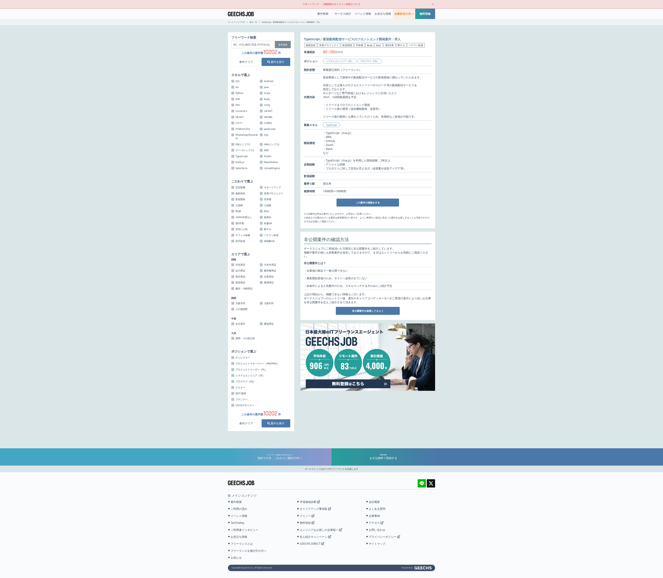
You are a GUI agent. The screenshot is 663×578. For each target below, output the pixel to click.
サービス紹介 (343, 14)
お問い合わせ (377, 530)
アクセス (374, 523)
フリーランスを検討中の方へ (249, 551)
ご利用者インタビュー (244, 530)
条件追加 (282, 44)
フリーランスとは (242, 544)
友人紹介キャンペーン (313, 537)
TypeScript (331, 124)
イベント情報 (362, 14)
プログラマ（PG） (369, 61)
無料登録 (425, 14)
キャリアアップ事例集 (313, 509)
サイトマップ (377, 544)
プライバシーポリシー (382, 537)
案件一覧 (253, 22)
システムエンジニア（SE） (339, 61)
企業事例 (374, 516)
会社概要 (374, 502)
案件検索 (322, 14)
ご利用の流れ (239, 509)
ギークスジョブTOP (236, 22)
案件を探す (277, 62)
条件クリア (246, 62)
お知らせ (236, 558)
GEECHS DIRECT (310, 544)
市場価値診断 (308, 502)
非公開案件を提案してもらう (367, 310)
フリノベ (305, 516)
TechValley (237, 523)
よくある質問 (377, 509)
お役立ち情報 (382, 14)
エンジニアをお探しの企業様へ (319, 530)
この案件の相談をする (368, 202)
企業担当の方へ (404, 14)
